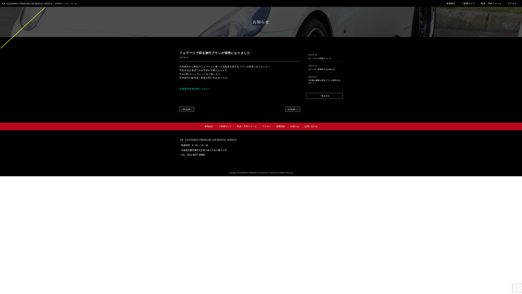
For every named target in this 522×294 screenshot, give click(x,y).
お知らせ (294, 126)
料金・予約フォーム (491, 3)
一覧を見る (325, 96)
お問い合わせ (311, 126)
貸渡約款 (280, 126)
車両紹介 (451, 3)
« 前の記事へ (187, 109)
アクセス (512, 3)
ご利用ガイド (468, 3)
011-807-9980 (196, 154)
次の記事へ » (293, 109)
